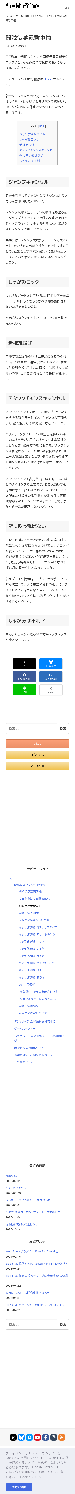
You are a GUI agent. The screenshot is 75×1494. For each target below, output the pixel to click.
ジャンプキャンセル (32, 134)
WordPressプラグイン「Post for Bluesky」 (33, 1251)
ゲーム (14, 879)
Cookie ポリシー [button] (32, 1477)
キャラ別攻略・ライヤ (31, 956)
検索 (63, 728)
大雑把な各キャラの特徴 (34, 920)
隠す (42, 126)
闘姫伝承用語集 (29, 1006)
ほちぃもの (37, 755)
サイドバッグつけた (17, 1188)
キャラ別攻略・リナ (30, 970)
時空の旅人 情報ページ (28, 1048)
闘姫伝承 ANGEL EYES (29, 885)
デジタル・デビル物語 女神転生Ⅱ (35, 1021)
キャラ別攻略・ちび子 (32, 977)
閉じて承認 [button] (19, 1487)
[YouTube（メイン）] (37, 1437)
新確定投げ (27, 145)
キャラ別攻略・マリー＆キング (37, 934)
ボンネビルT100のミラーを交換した (28, 1200)
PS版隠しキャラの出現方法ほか (38, 991)
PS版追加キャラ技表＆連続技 (37, 999)
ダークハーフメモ (24, 1029)
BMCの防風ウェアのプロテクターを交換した (33, 1212)
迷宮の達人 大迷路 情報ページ (33, 1055)
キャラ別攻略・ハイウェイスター (38, 963)
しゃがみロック (29, 139)
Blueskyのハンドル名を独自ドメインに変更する (35, 1305)
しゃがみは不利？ (31, 161)
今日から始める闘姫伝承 (34, 898)
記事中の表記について (33, 1013)
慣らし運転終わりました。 (21, 1224)
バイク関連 (37, 766)
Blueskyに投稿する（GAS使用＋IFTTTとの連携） (36, 1263)
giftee (37, 743)
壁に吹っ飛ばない (31, 155)
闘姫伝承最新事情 (30, 906)
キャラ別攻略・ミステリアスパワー (39, 927)
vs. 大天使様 (27, 984)
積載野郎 (11, 1176)
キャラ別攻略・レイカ (31, 948)
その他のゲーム (24, 1062)
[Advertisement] (37, 817)
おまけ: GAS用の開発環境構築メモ (28, 1293)
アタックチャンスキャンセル (37, 150)
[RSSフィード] (61, 1437)
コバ (46, 79)
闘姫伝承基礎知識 (30, 891)
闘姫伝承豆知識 (29, 913)
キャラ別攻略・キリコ (31, 941)
